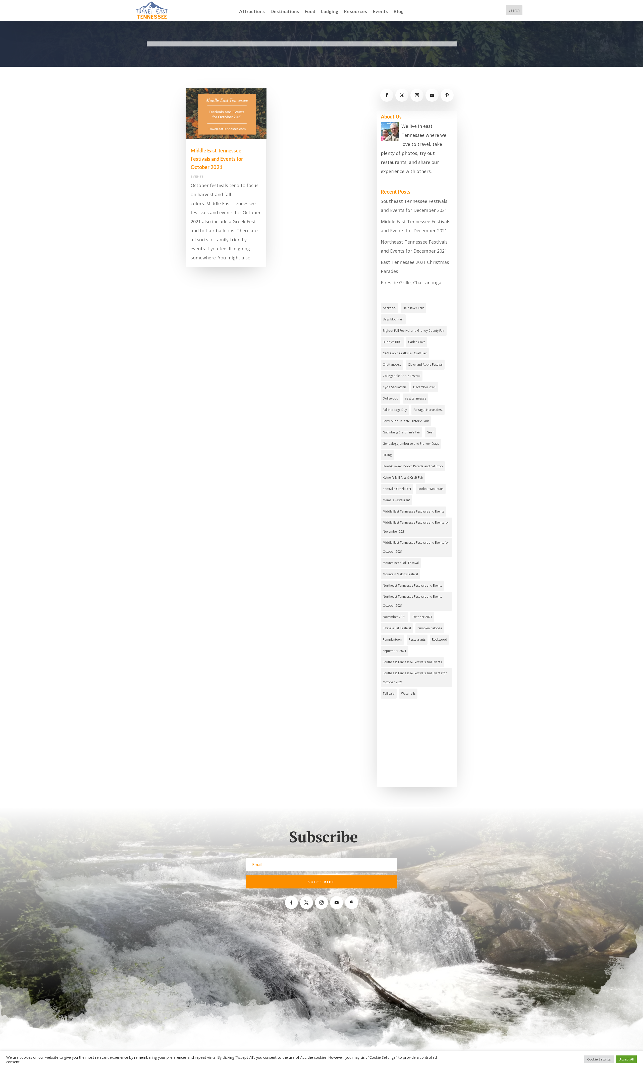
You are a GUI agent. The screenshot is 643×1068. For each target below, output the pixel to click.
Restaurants (417, 639)
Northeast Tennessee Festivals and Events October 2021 (412, 601)
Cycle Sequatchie (395, 387)
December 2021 (424, 387)
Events (380, 12)
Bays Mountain (393, 319)
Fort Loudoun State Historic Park (406, 421)
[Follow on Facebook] (386, 95)
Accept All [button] (626, 1059)
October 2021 (422, 617)
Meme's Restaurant (396, 500)
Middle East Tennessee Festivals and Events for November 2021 (416, 527)
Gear (430, 432)
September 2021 (394, 651)
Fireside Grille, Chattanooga (411, 282)
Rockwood (439, 639)
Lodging (329, 12)
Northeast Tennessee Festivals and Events (412, 585)
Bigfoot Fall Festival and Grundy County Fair (414, 330)
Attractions (252, 12)
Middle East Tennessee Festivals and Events (413, 511)
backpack (389, 308)
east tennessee (415, 398)
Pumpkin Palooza (429, 628)
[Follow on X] (401, 95)
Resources (355, 12)
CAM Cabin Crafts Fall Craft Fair (405, 353)
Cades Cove (416, 342)
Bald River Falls (413, 308)
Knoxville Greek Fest (397, 489)
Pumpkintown (392, 639)
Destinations (285, 12)
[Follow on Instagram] (416, 95)
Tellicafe (389, 693)
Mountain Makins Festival (400, 574)
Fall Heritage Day (395, 410)
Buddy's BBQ (392, 342)
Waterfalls (408, 693)
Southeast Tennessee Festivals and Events (412, 662)
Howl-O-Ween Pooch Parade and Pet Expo (413, 466)
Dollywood (390, 398)
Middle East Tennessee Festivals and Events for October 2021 (217, 158)
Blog (399, 12)
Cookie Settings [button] (599, 1059)
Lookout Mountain (431, 489)
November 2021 (394, 617)
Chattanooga (392, 364)
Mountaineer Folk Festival (401, 563)
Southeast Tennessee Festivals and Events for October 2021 (415, 677)
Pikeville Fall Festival (397, 628)
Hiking (387, 455)
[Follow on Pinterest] (447, 95)
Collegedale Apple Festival (401, 376)
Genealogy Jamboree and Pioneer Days (411, 443)
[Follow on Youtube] (432, 95)
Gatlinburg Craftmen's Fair (401, 432)
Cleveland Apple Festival (425, 364)
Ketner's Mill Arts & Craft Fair (403, 477)
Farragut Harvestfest (428, 410)
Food (310, 12)
